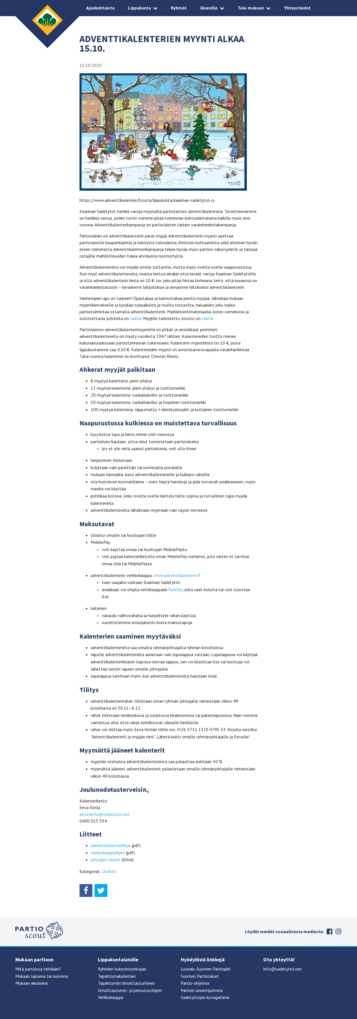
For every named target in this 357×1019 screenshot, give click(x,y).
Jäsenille (209, 8)
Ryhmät (179, 8)
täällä (135, 318)
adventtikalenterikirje (111, 845)
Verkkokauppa (110, 997)
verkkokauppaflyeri (108, 852)
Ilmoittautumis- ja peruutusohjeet (130, 990)
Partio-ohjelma (195, 983)
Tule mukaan (251, 8)
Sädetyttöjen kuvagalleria (205, 997)
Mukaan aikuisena (31, 983)
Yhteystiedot (297, 8)
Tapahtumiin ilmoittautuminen (126, 983)
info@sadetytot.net (282, 969)
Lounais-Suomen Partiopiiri (205, 969)
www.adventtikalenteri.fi (177, 575)
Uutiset (109, 871)
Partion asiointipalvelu (202, 990)
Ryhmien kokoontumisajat (122, 969)
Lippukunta (139, 8)
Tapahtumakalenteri (117, 976)
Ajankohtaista (100, 8)
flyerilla (175, 589)
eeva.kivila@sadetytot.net (104, 814)
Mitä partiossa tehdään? (38, 969)
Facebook (329, 931)
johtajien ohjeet (105, 859)
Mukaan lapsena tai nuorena (41, 976)
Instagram (338, 931)
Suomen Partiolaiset (200, 976)
